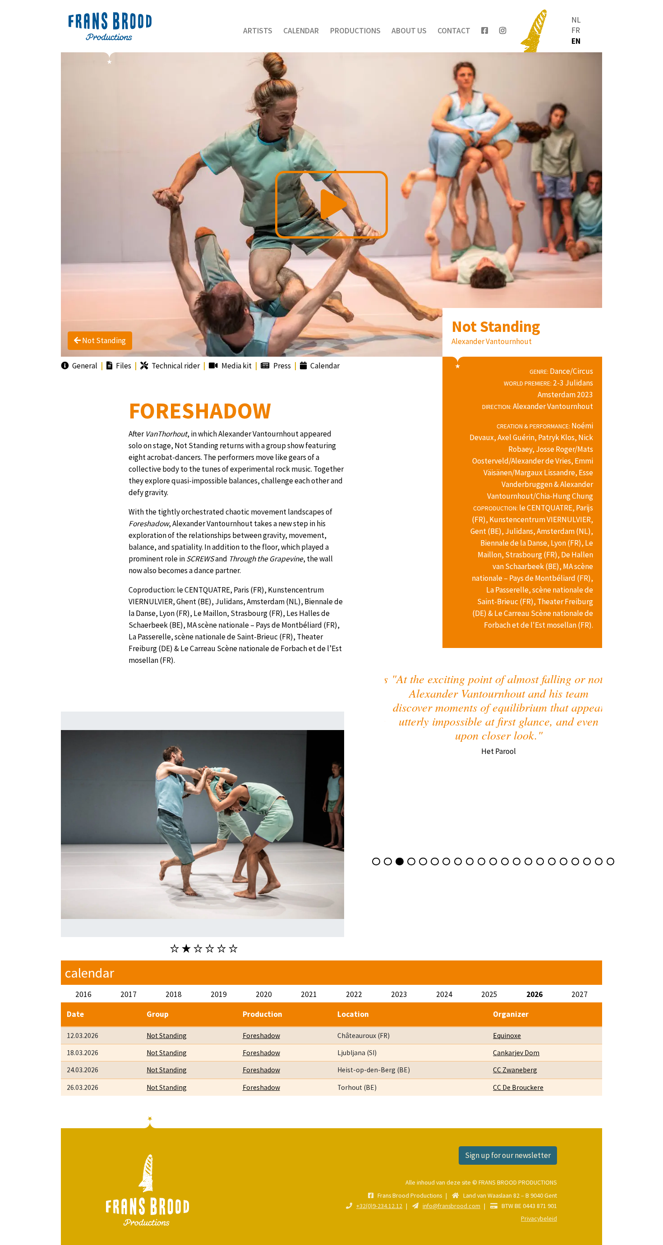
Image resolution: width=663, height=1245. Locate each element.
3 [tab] (198, 948)
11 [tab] (493, 861)
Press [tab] (281, 366)
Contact (453, 31)
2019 (219, 994)
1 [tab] (174, 948)
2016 (83, 994)
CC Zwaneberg (515, 1070)
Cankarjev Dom (516, 1052)
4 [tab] (209, 948)
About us (409, 31)
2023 (399, 994)
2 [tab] (186, 948)
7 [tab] (446, 861)
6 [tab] (233, 948)
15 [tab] (540, 861)
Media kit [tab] (236, 366)
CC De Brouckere (518, 1087)
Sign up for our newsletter (508, 1155)
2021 (309, 994)
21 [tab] (610, 861)
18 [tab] (575, 861)
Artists (257, 31)
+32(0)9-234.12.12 (379, 1206)
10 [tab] (481, 861)
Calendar (301, 31)
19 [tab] (587, 861)
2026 (534, 994)
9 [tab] (470, 861)
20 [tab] (599, 861)
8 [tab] (458, 861)
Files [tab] (123, 366)
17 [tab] (563, 861)
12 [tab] (505, 861)
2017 (128, 994)
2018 (174, 994)
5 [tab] (221, 948)
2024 (444, 994)
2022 (354, 994)
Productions (355, 31)
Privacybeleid (539, 1218)
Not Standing (103, 340)
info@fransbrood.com (451, 1206)
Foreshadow (261, 1035)
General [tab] (84, 366)
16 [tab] (552, 861)
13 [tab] (516, 861)
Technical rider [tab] (175, 366)
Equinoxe (507, 1035)
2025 (489, 994)
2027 (579, 994)
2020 (264, 994)
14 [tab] (528, 861)
